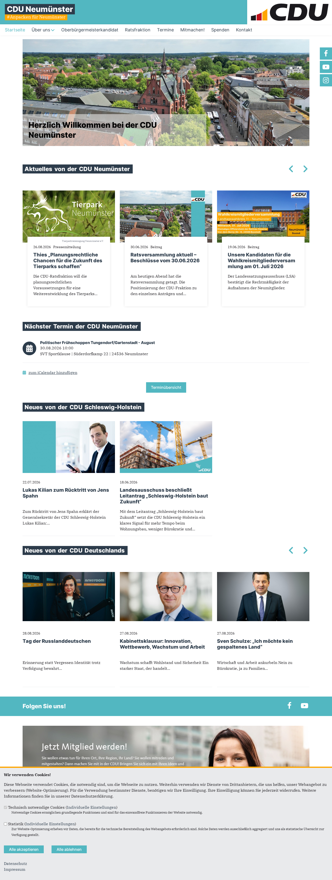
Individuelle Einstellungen (91, 807)
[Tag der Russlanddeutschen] (69, 574)
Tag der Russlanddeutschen (57, 641)
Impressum (14, 869)
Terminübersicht (166, 387)
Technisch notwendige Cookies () (62, 807)
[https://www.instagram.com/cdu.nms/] (326, 80)
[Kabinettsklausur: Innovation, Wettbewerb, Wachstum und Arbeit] (166, 574)
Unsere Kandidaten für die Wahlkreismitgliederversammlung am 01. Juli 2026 (261, 260)
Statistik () (42, 823)
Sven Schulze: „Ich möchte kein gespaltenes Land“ (255, 644)
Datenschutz (15, 863)
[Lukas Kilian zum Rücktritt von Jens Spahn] (69, 424)
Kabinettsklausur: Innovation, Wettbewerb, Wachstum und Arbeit (162, 644)
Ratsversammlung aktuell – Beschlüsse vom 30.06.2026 (165, 257)
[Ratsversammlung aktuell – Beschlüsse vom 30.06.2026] (166, 193)
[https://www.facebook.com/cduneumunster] (326, 53)
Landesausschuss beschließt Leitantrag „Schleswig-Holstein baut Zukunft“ (164, 496)
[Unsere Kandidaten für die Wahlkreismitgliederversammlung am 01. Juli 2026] (263, 193)
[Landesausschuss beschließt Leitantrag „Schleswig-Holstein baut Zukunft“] (166, 424)
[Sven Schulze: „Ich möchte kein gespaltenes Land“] (263, 574)
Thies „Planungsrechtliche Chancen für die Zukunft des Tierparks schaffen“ (67, 260)
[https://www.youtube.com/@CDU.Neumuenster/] (326, 67)
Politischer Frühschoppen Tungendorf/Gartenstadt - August (97, 342)
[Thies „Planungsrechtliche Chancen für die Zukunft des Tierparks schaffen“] (69, 193)
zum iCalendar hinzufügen (52, 372)
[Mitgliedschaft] (166, 728)
